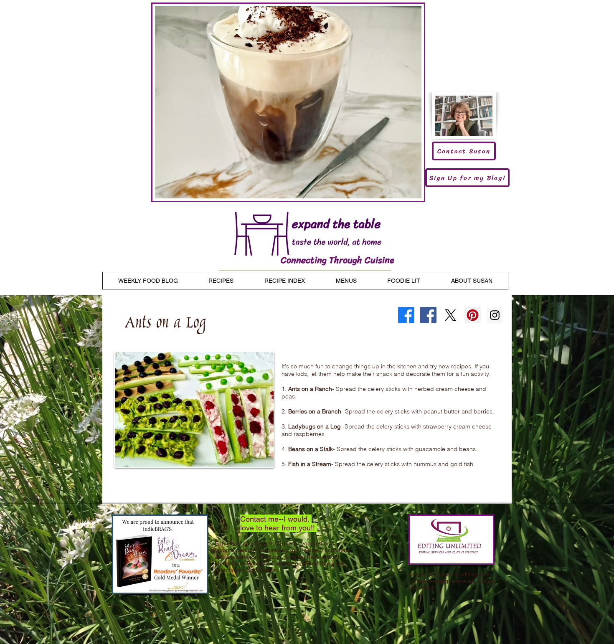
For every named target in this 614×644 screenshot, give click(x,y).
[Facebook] (406, 315)
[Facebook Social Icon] (428, 315)
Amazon (270, 556)
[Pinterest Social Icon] (472, 315)
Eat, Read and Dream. (244, 543)
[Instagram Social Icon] (495, 315)
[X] (450, 315)
